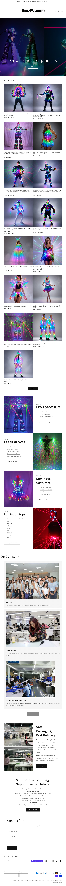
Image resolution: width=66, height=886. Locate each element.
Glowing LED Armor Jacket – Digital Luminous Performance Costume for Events (47, 229)
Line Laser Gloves (12, 449)
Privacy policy (42, 880)
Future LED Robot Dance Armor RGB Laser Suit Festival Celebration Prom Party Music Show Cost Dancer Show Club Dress (18, 192)
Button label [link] (33, 714)
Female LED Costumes (46, 490)
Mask (8, 528)
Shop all (33, 66)
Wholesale (42, 766)
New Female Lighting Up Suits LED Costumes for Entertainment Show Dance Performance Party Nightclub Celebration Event (46, 115)
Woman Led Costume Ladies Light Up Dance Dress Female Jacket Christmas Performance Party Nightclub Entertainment (17, 230)
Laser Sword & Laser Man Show (16, 519)
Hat (8, 530)
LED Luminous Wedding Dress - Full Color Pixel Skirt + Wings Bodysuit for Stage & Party (18, 267)
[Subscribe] (28, 861)
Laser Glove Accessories (14, 456)
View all (33, 388)
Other (9, 537)
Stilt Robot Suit (44, 412)
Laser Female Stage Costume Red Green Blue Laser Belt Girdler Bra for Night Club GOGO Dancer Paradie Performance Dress (46, 268)
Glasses (9, 526)
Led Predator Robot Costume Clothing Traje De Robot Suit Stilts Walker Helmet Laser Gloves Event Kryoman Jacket (17, 343)
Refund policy (35, 880)
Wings (9, 535)
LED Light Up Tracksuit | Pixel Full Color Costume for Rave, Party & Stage (47, 343)
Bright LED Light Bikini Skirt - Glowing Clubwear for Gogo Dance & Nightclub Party (47, 153)
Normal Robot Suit (45, 414)
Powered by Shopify (26, 880)
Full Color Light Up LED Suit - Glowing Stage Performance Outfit (17, 380)
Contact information (57, 882)
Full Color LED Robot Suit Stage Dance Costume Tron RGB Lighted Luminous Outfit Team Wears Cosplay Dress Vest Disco (47, 192)
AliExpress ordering (44, 422)
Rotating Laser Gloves (13, 454)
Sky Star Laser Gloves (13, 451)
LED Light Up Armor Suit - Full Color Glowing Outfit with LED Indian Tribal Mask (18, 114)
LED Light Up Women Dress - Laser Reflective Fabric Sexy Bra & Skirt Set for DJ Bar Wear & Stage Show (17, 305)
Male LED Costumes (45, 487)
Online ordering (33, 809)
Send (12, 848)
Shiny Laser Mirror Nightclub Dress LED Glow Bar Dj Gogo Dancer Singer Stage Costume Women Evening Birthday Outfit (46, 306)
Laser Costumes (44, 492)
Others (9, 521)
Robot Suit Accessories (46, 416)
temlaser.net (19, 880)
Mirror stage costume (46, 494)
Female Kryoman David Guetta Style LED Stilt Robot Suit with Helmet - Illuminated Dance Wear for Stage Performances (17, 154)
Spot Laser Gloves (12, 447)
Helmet (9, 533)
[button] (3, 10)
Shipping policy (58, 880)
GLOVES (9, 523)
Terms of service (50, 880)
